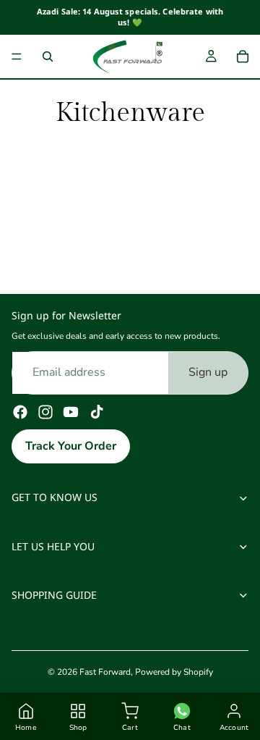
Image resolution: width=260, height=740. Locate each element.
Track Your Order (70, 446)
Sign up (208, 372)
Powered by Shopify (174, 672)
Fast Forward (105, 672)
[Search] (48, 56)
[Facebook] (20, 412)
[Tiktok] (96, 412)
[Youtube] (70, 412)
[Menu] (16, 56)
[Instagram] (45, 412)
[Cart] (243, 56)
